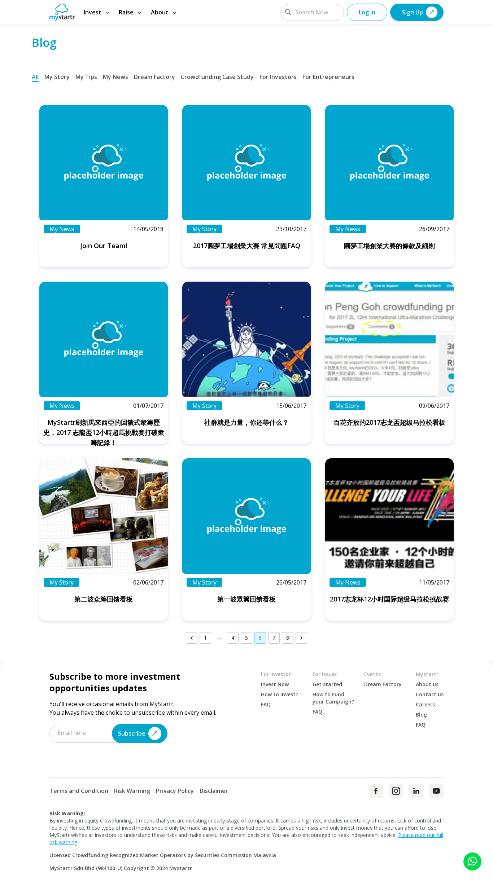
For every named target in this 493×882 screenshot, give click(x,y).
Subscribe (131, 733)
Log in (367, 12)
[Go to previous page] (191, 638)
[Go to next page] (301, 638)
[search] (288, 12)
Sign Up (412, 12)
